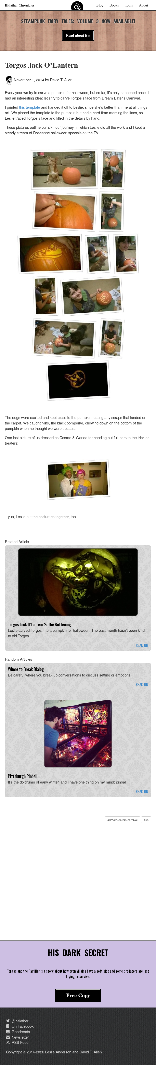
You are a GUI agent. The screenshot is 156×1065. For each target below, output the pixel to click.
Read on (142, 645)
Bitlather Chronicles (20, 5)
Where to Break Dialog (26, 669)
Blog (99, 5)
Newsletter (20, 1037)
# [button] (122, 820)
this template (29, 107)
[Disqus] (78, 883)
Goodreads (20, 1031)
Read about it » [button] (78, 35)
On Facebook (22, 1026)
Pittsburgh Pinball (22, 776)
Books (114, 5)
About (143, 5)
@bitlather (19, 1020)
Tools (129, 5)
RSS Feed (19, 1042)
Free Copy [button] (78, 995)
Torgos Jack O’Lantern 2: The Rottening (39, 624)
